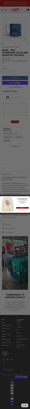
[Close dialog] (29, 197)
